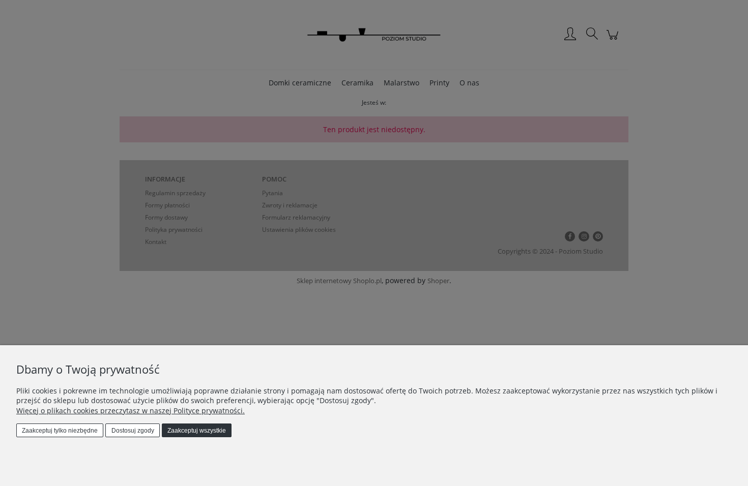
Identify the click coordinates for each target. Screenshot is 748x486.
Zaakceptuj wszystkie (196, 430)
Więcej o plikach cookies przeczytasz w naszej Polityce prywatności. (130, 410)
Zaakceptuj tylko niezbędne (60, 430)
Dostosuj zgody (132, 430)
